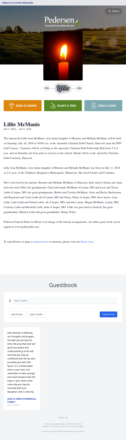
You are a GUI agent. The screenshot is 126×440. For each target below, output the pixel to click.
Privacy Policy (54, 426)
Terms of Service (71, 426)
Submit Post (108, 314)
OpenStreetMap (66, 431)
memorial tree (41, 241)
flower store (87, 241)
